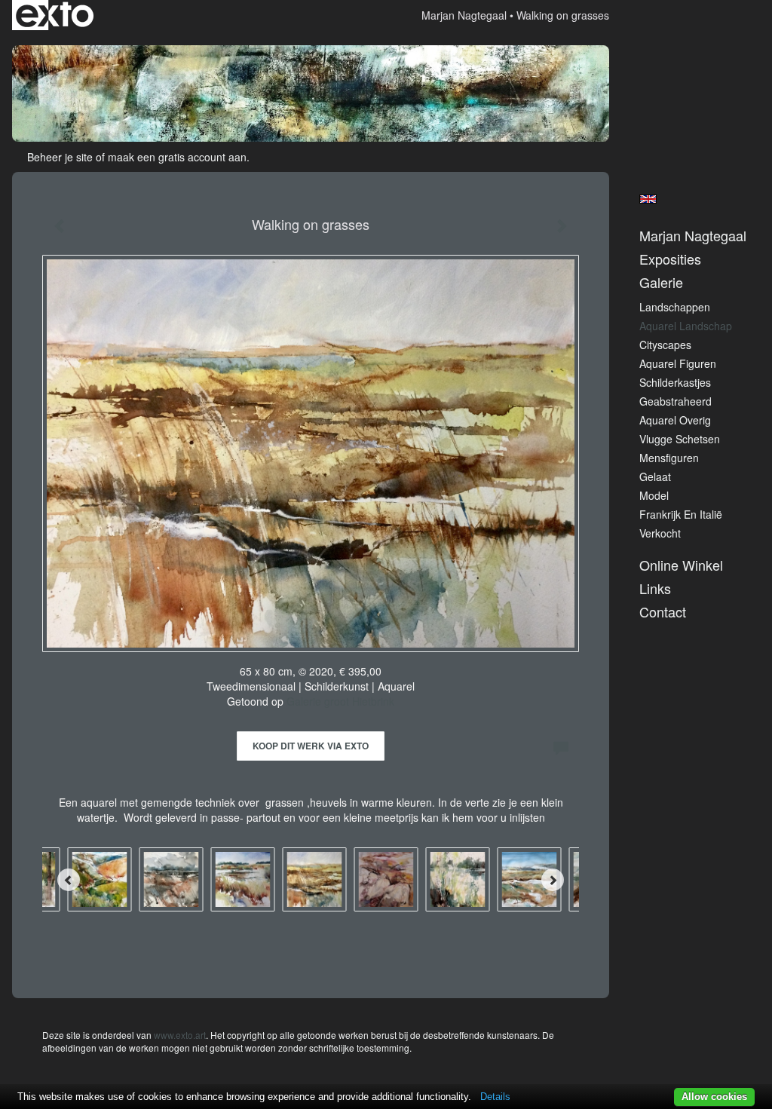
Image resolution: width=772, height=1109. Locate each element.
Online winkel (681, 565)
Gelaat (655, 476)
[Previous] (68, 880)
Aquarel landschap (685, 325)
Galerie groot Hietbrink (340, 701)
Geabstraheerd (675, 401)
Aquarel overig (675, 419)
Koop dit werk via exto (311, 745)
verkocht (660, 533)
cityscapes (665, 344)
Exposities (670, 259)
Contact (662, 611)
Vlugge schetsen (679, 438)
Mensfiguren (669, 457)
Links (655, 588)
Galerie (661, 282)
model (654, 495)
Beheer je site (60, 156)
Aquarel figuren (677, 363)
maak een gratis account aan (177, 156)
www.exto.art (180, 1034)
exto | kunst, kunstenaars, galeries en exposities (54, 15)
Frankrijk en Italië (680, 514)
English (648, 199)
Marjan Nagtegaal (464, 15)
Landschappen (674, 306)
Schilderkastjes (675, 382)
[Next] (552, 880)
